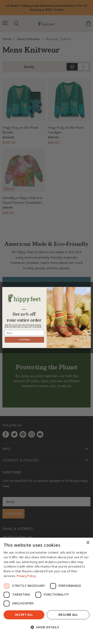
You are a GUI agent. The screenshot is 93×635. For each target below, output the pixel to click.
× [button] (87, 543)
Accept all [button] (24, 615)
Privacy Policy (26, 576)
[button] (46, 627)
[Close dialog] (88, 290)
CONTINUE (24, 339)
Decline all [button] (68, 615)
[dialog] (46, 586)
